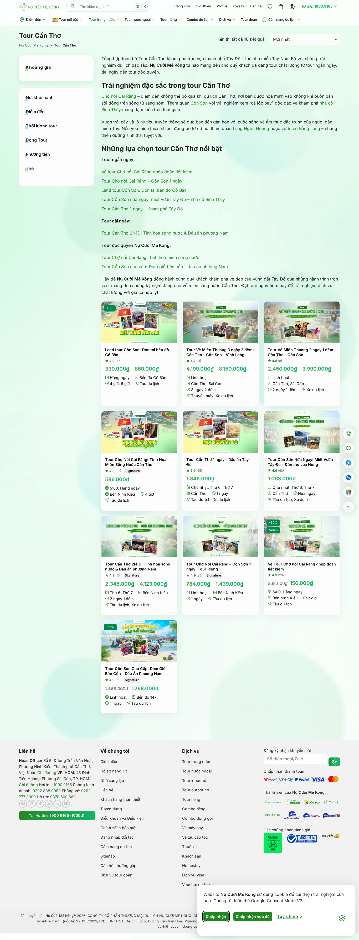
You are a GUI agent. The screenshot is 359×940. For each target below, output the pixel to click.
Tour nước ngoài (138, 20)
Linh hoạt (199, 377)
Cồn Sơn (199, 103)
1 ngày (222, 493)
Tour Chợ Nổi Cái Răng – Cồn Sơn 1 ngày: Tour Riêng (218, 566)
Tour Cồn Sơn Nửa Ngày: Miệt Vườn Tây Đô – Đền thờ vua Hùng (300, 462)
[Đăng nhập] (292, 6)
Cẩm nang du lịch (282, 20)
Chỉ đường (46, 772)
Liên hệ (255, 6)
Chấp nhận (216, 916)
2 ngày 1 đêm (284, 389)
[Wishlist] (270, 6)
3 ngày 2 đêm (203, 389)
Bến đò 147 (146, 697)
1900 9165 (63, 784)
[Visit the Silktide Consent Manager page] (342, 918)
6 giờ (125, 383)
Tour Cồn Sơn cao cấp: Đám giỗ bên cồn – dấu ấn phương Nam (164, 266)
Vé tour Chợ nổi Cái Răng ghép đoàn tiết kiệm (146, 171)
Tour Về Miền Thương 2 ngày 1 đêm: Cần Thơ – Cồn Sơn (301, 352)
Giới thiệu (203, 6)
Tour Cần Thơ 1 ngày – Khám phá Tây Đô (142, 208)
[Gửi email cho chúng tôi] (49, 804)
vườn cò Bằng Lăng (300, 128)
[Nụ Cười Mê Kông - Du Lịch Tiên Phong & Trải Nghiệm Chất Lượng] (39, 6)
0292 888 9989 (47, 790)
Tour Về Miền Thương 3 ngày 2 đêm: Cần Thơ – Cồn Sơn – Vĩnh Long (220, 352)
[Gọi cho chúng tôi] (57, 804)
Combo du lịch (198, 20)
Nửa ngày (306, 493)
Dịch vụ (225, 20)
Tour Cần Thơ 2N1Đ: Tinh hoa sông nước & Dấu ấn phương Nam (165, 233)
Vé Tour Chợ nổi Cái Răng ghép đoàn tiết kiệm (302, 566)
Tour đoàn (249, 20)
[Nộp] (72, 6)
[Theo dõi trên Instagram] (31, 804)
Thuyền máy (202, 395)
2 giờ (312, 598)
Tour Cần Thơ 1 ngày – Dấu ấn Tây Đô (217, 462)
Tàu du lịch (149, 383)
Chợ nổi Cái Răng (118, 96)
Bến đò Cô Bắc (153, 377)
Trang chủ (182, 6)
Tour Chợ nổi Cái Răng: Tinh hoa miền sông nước (150, 257)
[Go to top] (348, 506)
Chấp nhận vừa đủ (253, 916)
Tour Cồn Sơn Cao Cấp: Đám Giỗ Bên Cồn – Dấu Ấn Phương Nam (135, 671)
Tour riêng (168, 20)
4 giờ (114, 383)
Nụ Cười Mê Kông (33, 45)
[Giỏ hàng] (281, 6)
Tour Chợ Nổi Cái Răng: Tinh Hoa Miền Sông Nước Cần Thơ (135, 462)
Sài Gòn (216, 383)
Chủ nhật (199, 487)
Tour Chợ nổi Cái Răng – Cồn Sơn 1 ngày (141, 181)
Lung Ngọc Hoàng (251, 128)
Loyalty (238, 6)
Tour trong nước (102, 20)
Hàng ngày (120, 377)
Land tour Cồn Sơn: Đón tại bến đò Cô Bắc (144, 190)
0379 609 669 (63, 796)
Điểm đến (33, 20)
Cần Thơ (199, 383)
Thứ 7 (228, 487)
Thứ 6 (215, 487)
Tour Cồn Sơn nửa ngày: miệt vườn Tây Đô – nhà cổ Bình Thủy (163, 199)
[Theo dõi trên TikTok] (40, 804)
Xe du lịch (224, 395)
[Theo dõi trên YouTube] (66, 804)
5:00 (114, 488)
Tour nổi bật (68, 20)
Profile (222, 6)
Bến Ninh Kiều (122, 494)
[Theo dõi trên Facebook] (23, 804)
